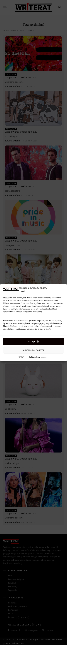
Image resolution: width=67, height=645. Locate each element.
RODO (21, 357)
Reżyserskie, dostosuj (33, 349)
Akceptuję (33, 341)
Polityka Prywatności (38, 357)
